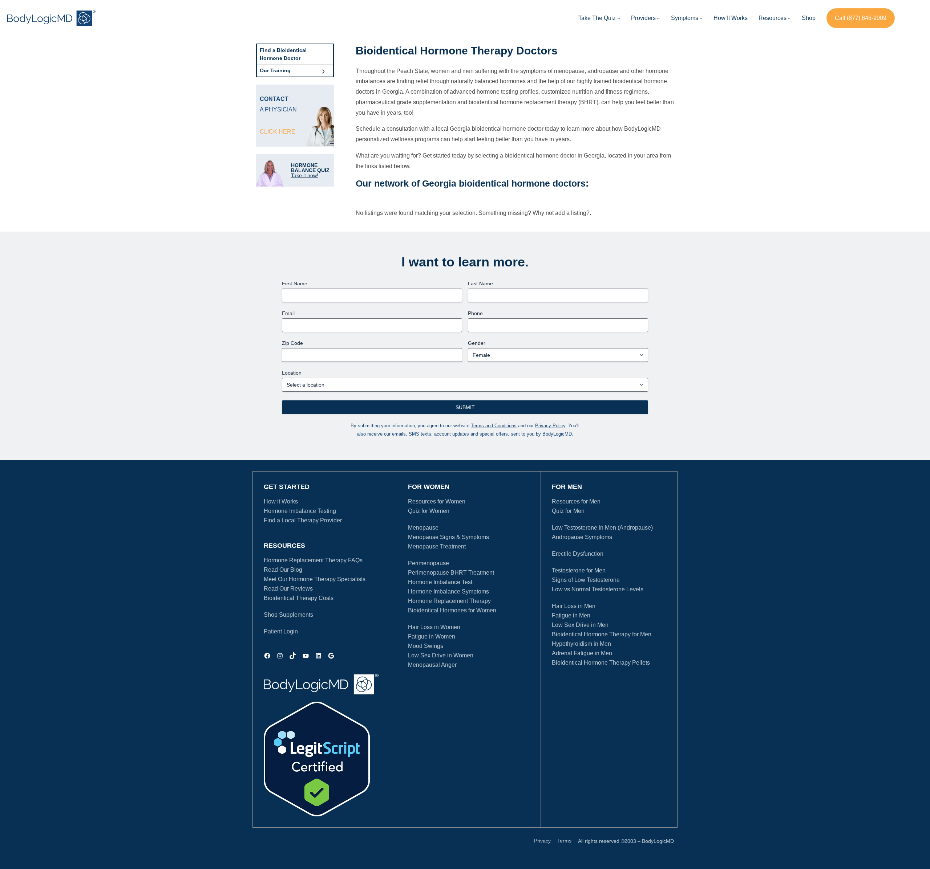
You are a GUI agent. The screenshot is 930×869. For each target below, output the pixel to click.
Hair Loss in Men (573, 606)
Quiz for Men (568, 511)
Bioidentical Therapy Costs (298, 598)
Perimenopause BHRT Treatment (451, 573)
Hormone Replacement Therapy (449, 601)
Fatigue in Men (571, 615)
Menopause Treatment (437, 546)
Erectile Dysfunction (577, 554)
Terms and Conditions (494, 425)
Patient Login (281, 631)
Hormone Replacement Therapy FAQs (313, 560)
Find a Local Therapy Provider (303, 520)
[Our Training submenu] (323, 70)
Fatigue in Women (431, 636)
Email (288, 313)
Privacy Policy (550, 425)
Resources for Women (436, 501)
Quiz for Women (428, 511)
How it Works (281, 501)
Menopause (423, 528)
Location (292, 373)
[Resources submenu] (789, 18)
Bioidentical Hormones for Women (452, 610)
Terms (564, 841)
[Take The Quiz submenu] (618, 18)
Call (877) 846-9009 (860, 18)
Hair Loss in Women (434, 627)
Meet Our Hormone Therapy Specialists (314, 579)
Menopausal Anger (432, 665)
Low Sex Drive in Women (440, 655)
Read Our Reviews (288, 589)
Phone (475, 313)
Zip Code (292, 343)
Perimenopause (428, 563)
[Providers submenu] (658, 18)
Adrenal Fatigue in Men (582, 653)
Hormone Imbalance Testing (300, 511)
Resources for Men (576, 501)
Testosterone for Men (579, 570)
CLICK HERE (277, 131)
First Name (294, 283)
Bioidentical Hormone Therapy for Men (601, 634)
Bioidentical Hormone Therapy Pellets (601, 663)
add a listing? (572, 213)
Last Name (480, 283)
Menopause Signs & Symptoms (448, 537)
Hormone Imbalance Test (440, 582)
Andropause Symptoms (582, 537)
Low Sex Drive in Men (580, 625)
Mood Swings (425, 646)
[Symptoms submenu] (700, 18)
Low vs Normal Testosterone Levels (597, 589)
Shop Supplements (288, 615)
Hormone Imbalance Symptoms (448, 591)
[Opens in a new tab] (317, 759)
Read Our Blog (283, 570)
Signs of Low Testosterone (586, 580)
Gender (476, 343)
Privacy (542, 841)
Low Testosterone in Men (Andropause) (602, 528)
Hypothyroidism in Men (581, 644)
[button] (643, 18)
